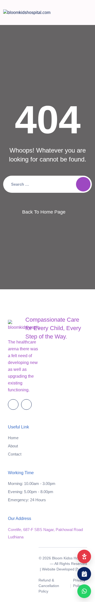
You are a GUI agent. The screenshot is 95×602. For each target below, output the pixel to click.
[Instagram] (26, 404)
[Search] (83, 184)
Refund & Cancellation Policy (49, 585)
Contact (14, 454)
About (13, 446)
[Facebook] (13, 404)
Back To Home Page (43, 212)
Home (13, 438)
